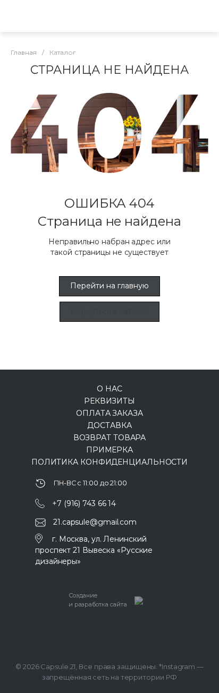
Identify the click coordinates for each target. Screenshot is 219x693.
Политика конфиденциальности (109, 462)
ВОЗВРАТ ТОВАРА (109, 437)
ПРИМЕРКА (109, 450)
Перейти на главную (109, 285)
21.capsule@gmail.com (95, 522)
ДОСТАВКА (109, 425)
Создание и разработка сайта (98, 600)
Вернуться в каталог (109, 311)
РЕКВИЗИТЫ (109, 401)
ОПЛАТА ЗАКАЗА (109, 413)
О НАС (109, 388)
